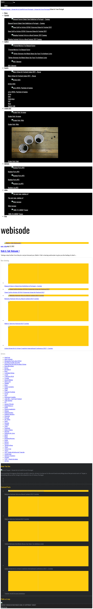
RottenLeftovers (9, 438)
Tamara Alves (8, 445)
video (6, 190)
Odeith (6, 424)
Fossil (6, 393)
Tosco (6, 450)
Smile (6, 440)
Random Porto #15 (13, 179)
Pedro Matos (8, 430)
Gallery (6, 41)
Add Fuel (7, 357)
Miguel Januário (9, 414)
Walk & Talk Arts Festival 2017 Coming (16, 323)
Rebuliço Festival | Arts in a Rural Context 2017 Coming (25, 39)
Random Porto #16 (13, 171)
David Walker (8, 380)
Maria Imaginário (9, 409)
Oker (6, 426)
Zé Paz (6, 461)
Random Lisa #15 (13, 187)
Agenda (6, 15)
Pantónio (7, 428)
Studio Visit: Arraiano (14, 116)
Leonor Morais (9, 404)
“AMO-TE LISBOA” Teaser (15, 214)
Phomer (6, 431)
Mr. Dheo (7, 419)
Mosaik (6, 418)
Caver (6, 375)
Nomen (6, 423)
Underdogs (11, 99)
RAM (6, 435)
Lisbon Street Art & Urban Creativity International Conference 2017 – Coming (28, 348)
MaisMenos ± (8, 406)
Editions (6, 163)
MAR (6, 407)
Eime (6, 385)
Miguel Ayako (8, 412)
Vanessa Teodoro (9, 455)
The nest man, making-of (15, 198)
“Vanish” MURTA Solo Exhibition (15, 593)
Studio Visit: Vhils (13, 124)
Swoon (6, 443)
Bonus (6, 368)
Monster (7, 416)
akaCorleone (8, 359)
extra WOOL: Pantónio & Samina (18, 92)
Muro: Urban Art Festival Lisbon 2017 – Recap (22, 76)
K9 (5, 402)
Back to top (4, 607)
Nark (6, 421)
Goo (5, 395)
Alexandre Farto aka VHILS (12, 361)
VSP (9, 101)
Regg (6, 437)
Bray (5, 371)
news (2, 246)
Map (5, 216)
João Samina (8, 400)
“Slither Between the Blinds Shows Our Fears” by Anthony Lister (27, 57)
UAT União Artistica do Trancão (14, 452)
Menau (6, 411)
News (6, 13)
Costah (6, 378)
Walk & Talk (11, 106)
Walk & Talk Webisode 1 (10, 251)
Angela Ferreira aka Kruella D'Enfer (15, 364)
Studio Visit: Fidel (13, 161)
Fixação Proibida (9, 392)
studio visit (7, 108)
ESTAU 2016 (11, 84)
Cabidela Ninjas (9, 373)
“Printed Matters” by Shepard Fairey (19, 49)
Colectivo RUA (9, 376)
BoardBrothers (9, 366)
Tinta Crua (7, 449)
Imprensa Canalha (10, 397)
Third (6, 447)
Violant (6, 457)
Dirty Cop (7, 381)
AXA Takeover (12, 65)
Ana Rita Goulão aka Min (12, 362)
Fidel (6, 390)
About (6, 6)
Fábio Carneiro (9, 387)
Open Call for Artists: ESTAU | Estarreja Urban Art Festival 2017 (27, 31)
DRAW (6, 383)
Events (6, 68)
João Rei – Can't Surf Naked (13, 399)
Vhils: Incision (12, 206)
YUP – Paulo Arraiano (11, 459)
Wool (9, 103)
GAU (9, 96)
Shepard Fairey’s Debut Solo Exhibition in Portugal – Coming (26, 23)
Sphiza (6, 442)
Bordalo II (7, 369)
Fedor (6, 388)
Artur (9, 94)
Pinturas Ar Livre (9, 433)
